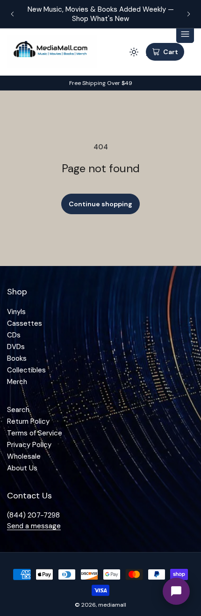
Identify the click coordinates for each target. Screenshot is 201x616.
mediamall (112, 605)
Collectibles (26, 370)
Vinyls (16, 311)
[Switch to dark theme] (133, 52)
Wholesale (24, 456)
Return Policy (28, 421)
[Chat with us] (176, 591)
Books (17, 358)
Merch (17, 381)
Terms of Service (34, 433)
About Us (22, 468)
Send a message (34, 526)
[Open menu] (185, 34)
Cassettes (24, 323)
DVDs (16, 346)
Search (18, 409)
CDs (14, 335)
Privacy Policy (29, 444)
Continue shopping (100, 204)
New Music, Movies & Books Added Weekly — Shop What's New (101, 14)
